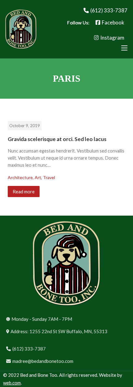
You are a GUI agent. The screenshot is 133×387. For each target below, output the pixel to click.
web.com (12, 382)
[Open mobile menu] (124, 47)
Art (38, 177)
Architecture (20, 177)
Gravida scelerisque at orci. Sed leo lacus (57, 139)
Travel (49, 177)
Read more (24, 191)
